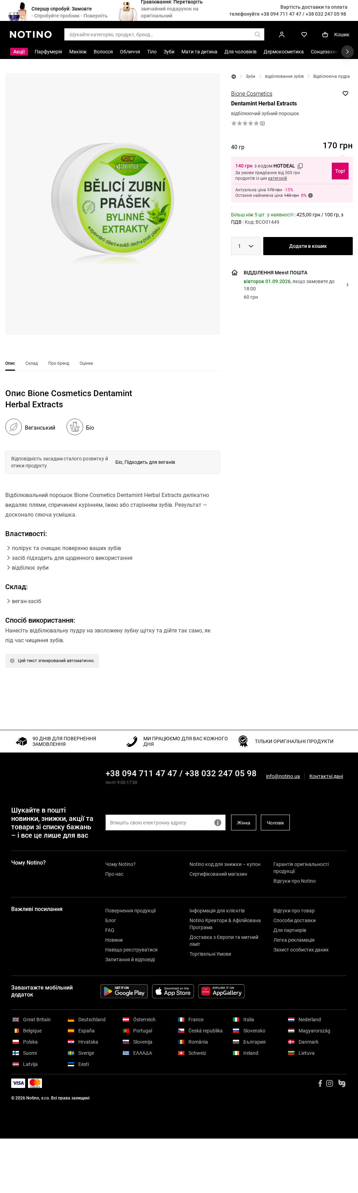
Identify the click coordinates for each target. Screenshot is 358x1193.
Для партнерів (289, 930)
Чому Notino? (120, 864)
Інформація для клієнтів (217, 910)
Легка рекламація (294, 940)
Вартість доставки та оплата (314, 7)
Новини (114, 940)
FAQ (109, 930)
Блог (110, 920)
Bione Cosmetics (251, 93)
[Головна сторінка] (233, 76)
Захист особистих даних (301, 950)
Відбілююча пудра (331, 76)
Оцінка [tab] (86, 363)
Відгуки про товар (294, 910)
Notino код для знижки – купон (224, 864)
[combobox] (245, 246)
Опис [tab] (10, 363)
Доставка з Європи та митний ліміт (223, 940)
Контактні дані (326, 776)
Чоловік (275, 822)
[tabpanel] (112, 542)
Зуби (250, 76)
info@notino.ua (283, 776)
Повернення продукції (130, 910)
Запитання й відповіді (130, 959)
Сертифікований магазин (218, 874)
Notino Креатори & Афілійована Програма (225, 924)
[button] (112, 204)
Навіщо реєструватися (131, 950)
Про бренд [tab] (58, 363)
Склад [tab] (32, 363)
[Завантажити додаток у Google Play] (124, 991)
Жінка (243, 822)
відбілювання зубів (284, 76)
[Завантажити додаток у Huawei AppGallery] (221, 991)
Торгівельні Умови (210, 954)
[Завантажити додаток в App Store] (173, 991)
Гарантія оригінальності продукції (301, 867)
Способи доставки (294, 920)
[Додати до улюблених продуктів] (345, 93)
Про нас (114, 874)
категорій (277, 178)
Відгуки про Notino (294, 881)
